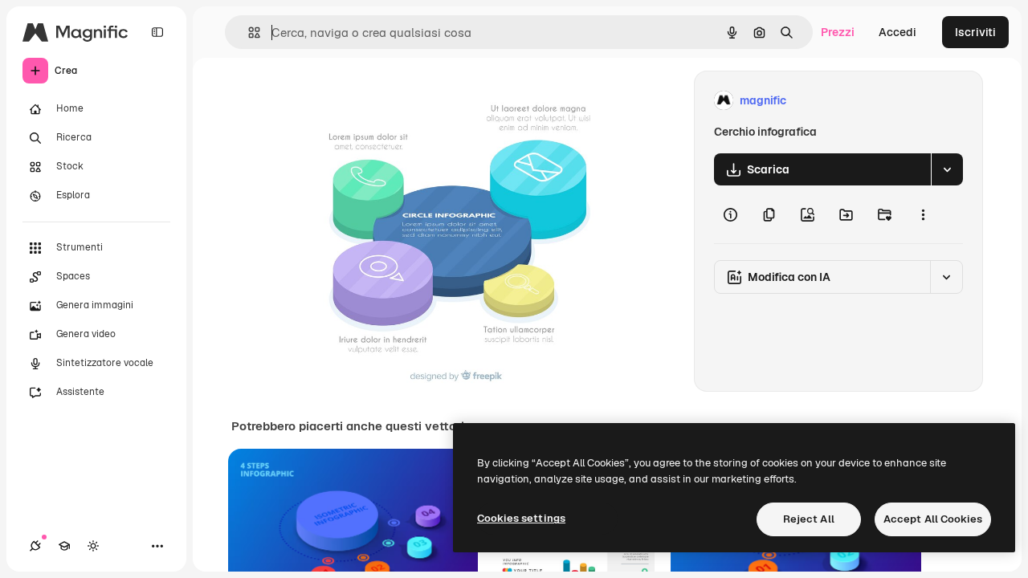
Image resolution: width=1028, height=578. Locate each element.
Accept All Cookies (932, 519)
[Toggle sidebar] (157, 32)
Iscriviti (975, 32)
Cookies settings (521, 518)
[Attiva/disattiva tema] (93, 546)
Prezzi (838, 32)
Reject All (808, 519)
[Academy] (64, 546)
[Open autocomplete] (248, 32)
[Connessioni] (35, 546)
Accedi (897, 32)
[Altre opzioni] (923, 214)
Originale (401, 100)
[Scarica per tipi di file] (947, 169)
